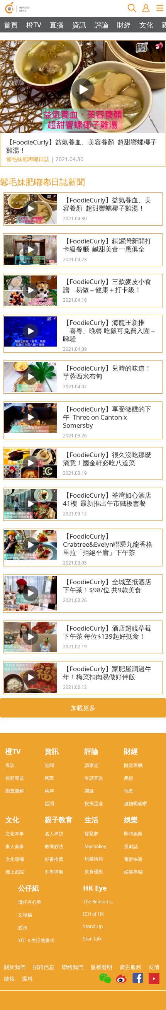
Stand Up (93, 926)
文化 (146, 24)
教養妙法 (54, 846)
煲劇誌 (131, 846)
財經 (124, 24)
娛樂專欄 (133, 872)
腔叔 (22, 927)
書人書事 (14, 846)
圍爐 (89, 790)
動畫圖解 (14, 790)
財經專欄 (133, 765)
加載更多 (83, 708)
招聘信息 (43, 967)
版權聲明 (101, 967)
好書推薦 (54, 859)
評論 (101, 24)
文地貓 (25, 914)
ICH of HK (93, 914)
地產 (128, 790)
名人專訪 (54, 833)
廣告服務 (130, 967)
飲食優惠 (94, 871)
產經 (128, 778)
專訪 (10, 765)
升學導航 (54, 872)
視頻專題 (14, 778)
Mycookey (95, 846)
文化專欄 (14, 859)
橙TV (33, 24)
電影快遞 (133, 859)
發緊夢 (91, 833)
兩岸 (49, 790)
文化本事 (14, 833)
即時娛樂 (133, 833)
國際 (49, 778)
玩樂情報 (94, 858)
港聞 (49, 765)
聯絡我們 (72, 967)
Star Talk (92, 938)
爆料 (27, 978)
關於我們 (14, 967)
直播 (57, 24)
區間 (49, 803)
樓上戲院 (14, 872)
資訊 (79, 24)
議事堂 (91, 765)
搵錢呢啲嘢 (135, 803)
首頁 (11, 24)
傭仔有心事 (29, 902)
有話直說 (94, 778)
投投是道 (94, 803)
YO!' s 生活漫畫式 (36, 940)
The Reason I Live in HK (97, 901)
